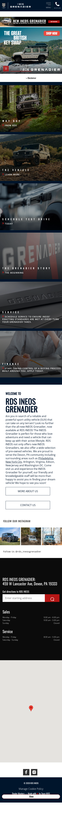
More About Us (28, 491)
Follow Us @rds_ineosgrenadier (22, 551)
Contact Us (28, 505)
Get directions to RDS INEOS (16, 591)
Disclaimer (32, 78)
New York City (14, 462)
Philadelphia (45, 458)
